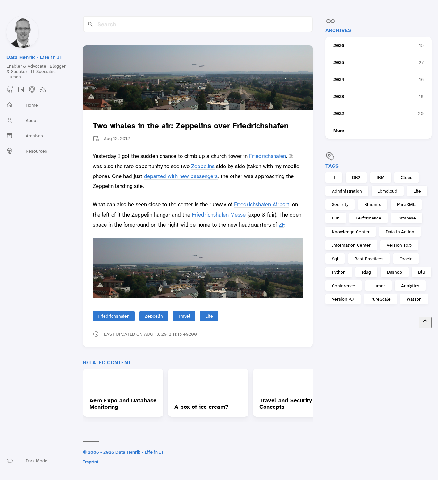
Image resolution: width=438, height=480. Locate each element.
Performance (368, 218)
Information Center (351, 245)
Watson (414, 299)
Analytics (410, 285)
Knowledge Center (351, 232)
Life (417, 191)
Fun (336, 218)
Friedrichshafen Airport (261, 204)
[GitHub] (10, 91)
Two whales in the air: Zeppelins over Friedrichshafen (191, 126)
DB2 (356, 177)
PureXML (406, 204)
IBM (380, 177)
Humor (378, 285)
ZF (281, 224)
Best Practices (368, 258)
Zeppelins (203, 166)
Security (340, 204)
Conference (343, 285)
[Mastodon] (32, 91)
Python (339, 272)
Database (406, 218)
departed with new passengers (181, 176)
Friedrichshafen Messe (219, 214)
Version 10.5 (399, 245)
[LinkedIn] (21, 91)
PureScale (380, 299)
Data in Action (400, 232)
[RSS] (43, 91)
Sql (335, 258)
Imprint (90, 462)
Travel (184, 316)
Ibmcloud (387, 191)
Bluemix (372, 204)
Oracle (406, 258)
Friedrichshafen (267, 155)
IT (334, 177)
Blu (421, 272)
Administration (347, 191)
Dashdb (394, 272)
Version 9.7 (343, 299)
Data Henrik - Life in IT (34, 57)
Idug (366, 272)
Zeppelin (154, 316)
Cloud (407, 177)
